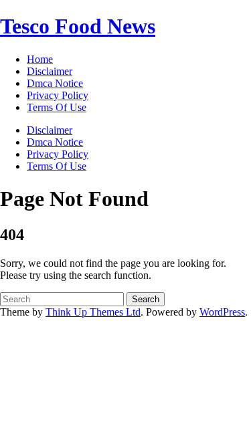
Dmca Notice (55, 142)
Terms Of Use (56, 166)
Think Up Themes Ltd (93, 312)
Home (40, 59)
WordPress (222, 312)
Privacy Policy (57, 154)
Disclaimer (49, 130)
